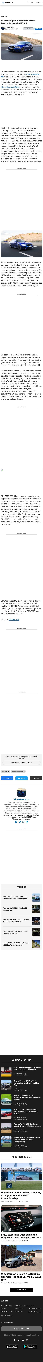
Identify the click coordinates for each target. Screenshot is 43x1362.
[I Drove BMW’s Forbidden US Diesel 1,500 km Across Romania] (36, 941)
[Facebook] (16, 822)
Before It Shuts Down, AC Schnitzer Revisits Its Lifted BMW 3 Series (27, 1097)
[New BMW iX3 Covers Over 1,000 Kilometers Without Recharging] (36, 894)
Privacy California (6, 1315)
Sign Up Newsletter (34, 1308)
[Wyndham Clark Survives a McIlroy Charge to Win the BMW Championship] (6, 1137)
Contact (31, 1306)
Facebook (8, 778)
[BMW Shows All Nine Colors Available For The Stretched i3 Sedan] (6, 1110)
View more (20, 1290)
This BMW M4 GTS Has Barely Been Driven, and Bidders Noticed (27, 1125)
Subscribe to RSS (6, 1311)
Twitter (22, 778)
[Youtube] (24, 1341)
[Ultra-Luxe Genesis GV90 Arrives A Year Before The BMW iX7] (36, 918)
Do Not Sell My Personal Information (35, 1312)
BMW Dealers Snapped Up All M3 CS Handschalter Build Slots (27, 1069)
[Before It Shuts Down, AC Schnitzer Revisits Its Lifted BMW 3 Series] (6, 1095)
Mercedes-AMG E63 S (18, 771)
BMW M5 (4, 17)
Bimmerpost (14, 619)
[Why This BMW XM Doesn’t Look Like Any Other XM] (36, 929)
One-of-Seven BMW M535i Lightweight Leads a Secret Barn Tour (27, 1083)
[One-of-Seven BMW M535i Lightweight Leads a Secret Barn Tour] (6, 1081)
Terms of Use (19, 1308)
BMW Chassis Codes (21, 1306)
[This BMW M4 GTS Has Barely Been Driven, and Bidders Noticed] (6, 1124)
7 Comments (38, 28)
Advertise (4, 1308)
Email (37, 778)
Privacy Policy (19, 1311)
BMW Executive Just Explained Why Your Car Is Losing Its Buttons (21, 1236)
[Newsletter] (32, 2)
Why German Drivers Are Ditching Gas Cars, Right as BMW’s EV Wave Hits (21, 1277)
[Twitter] (19, 822)
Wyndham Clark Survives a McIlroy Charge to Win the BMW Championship (28, 1139)
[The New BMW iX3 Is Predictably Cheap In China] (36, 906)
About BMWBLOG (6, 1306)
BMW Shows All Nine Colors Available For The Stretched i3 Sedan (26, 1112)
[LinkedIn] (27, 822)
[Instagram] (23, 822)
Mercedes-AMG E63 (10, 87)
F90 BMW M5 (5, 771)
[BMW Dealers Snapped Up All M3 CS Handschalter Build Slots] (6, 1068)
